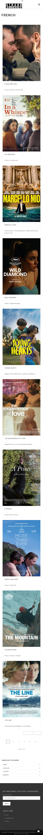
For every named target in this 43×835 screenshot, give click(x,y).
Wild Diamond (10, 297)
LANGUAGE (6, 768)
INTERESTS (6, 775)
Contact (7, 821)
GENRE (5, 764)
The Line (8, 720)
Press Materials (9, 818)
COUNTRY (6, 771)
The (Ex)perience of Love (15, 438)
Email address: (7, 795)
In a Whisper (10, 154)
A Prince (8, 509)
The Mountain (10, 650)
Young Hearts (10, 368)
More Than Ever (11, 579)
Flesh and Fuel (11, 84)
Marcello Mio (10, 225)
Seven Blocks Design (22, 833)
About (6, 815)
